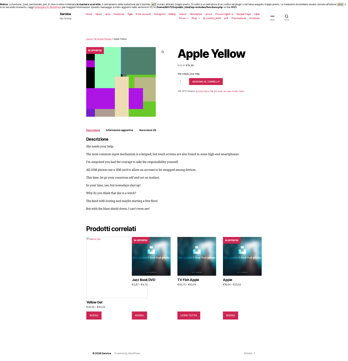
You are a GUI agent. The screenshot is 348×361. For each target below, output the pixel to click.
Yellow (241, 91)
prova (209, 14)
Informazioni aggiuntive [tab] (119, 130)
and (215, 91)
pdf (226, 18)
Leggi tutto (189, 315)
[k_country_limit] (212, 18)
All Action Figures (103, 39)
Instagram (159, 14)
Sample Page (244, 14)
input (229, 91)
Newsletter (196, 14)
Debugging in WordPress (47, 7)
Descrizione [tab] (93, 130)
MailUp (172, 14)
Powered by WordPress (127, 353)
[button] (162, 52)
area (107, 14)
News (99, 14)
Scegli (94, 315)
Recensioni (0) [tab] (147, 130)
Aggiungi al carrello (206, 81)
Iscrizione (254, 18)
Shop (194, 18)
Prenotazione (239, 18)
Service (65, 14)
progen (235, 91)
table (257, 14)
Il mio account (143, 14)
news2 (183, 14)
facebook (119, 14)
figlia (130, 14)
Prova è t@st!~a (224, 14)
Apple (220, 91)
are (224, 91)
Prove (182, 18)
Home (89, 14)
